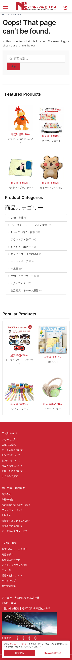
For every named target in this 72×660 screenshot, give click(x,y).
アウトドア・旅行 (21, 239)
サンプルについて (11, 455)
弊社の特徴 (7, 499)
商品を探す (7, 554)
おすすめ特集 (9, 585)
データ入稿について (12, 449)
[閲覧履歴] (65, 6)
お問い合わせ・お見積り (14, 549)
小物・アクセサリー (22, 275)
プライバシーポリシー (13, 510)
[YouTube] (17, 638)
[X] (23, 638)
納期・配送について (12, 470)
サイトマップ (9, 580)
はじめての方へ (10, 439)
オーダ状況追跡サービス (14, 531)
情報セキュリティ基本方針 (16, 520)
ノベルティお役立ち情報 (14, 564)
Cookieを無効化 (52, 653)
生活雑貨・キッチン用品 (24, 290)
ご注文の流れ (9, 444)
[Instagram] (35, 638)
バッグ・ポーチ (19, 261)
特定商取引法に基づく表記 (16, 504)
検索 (13, 66)
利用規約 (6, 515)
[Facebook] (29, 638)
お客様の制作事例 (11, 559)
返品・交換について (12, 575)
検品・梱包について (12, 465)
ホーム (3, 14)
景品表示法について (12, 525)
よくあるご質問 (10, 476)
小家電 (14, 268)
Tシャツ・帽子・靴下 (23, 232)
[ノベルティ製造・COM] (36, 6)
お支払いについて (11, 460)
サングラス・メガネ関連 (24, 254)
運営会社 (6, 494)
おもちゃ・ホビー (21, 246)
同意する (19, 653)
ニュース (6, 570)
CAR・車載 (17, 217)
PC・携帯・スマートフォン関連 (29, 224)
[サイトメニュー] (5, 6)
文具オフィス (18, 283)
